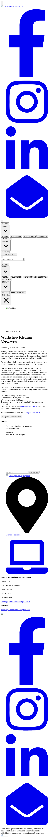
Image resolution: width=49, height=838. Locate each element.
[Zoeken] (24, 259)
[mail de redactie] (27, 217)
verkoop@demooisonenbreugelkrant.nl (15, 602)
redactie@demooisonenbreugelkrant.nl (15, 610)
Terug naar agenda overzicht (11, 417)
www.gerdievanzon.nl (32, 413)
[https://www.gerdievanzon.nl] (27, 573)
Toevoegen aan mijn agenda (19, 476)
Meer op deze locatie (13, 535)
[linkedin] (27, 174)
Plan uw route (34, 472)
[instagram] (27, 125)
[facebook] (27, 76)
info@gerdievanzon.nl (28, 406)
